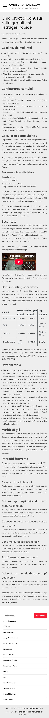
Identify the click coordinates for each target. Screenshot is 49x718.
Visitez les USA (9, 700)
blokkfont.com (8, 632)
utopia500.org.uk (9, 694)
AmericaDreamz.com (24, 4)
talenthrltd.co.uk (9, 683)
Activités (6, 627)
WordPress (24, 715)
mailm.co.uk (7, 649)
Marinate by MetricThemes (18, 712)
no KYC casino (8, 655)
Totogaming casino (25, 94)
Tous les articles (8, 34)
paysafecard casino (10, 660)
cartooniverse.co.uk (10, 643)
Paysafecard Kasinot (10, 666)
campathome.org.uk (10, 638)
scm (4, 677)
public (5, 671)
